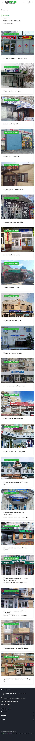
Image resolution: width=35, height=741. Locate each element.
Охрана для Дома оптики (12, 255)
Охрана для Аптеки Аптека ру (13, 91)
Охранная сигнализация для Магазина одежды (16, 549)
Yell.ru (9, 709)
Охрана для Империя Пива (12, 156)
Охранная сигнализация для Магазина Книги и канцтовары (16, 579)
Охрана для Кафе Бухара (11, 287)
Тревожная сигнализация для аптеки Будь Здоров (17, 680)
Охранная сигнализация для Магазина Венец (16, 483)
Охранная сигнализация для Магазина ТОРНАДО (16, 612)
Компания (4, 712)
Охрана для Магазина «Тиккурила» (14, 451)
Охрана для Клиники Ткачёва (13, 353)
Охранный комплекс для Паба (13, 222)
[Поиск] (32, 2)
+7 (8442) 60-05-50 (10, 694)
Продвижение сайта (6, 733)
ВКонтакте (7, 704)
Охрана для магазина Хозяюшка (14, 386)
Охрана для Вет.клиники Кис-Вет (14, 189)
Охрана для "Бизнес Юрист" (12, 124)
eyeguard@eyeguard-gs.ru (11, 701)
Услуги (3, 719)
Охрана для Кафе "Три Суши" (12, 320)
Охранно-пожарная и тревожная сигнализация (14, 513)
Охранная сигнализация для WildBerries (16, 648)
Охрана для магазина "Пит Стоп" (14, 418)
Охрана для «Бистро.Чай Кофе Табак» (15, 58)
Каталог (3, 715)
